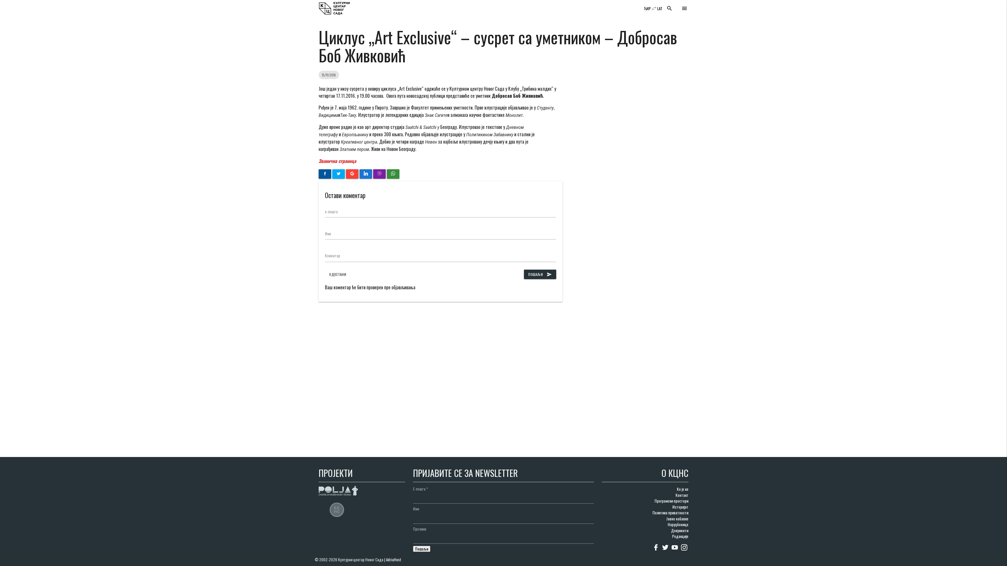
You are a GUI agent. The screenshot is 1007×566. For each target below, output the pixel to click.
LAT (659, 8)
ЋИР (647, 8)
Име (328, 233)
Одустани (337, 274)
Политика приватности (670, 512)
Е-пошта (420, 489)
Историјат (680, 507)
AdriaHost (393, 559)
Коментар (332, 255)
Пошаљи (540, 274)
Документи (679, 530)
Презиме (419, 529)
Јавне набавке (677, 518)
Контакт (682, 495)
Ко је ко (682, 489)
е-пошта (331, 211)
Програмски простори (671, 501)
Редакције (680, 536)
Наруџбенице (678, 524)
